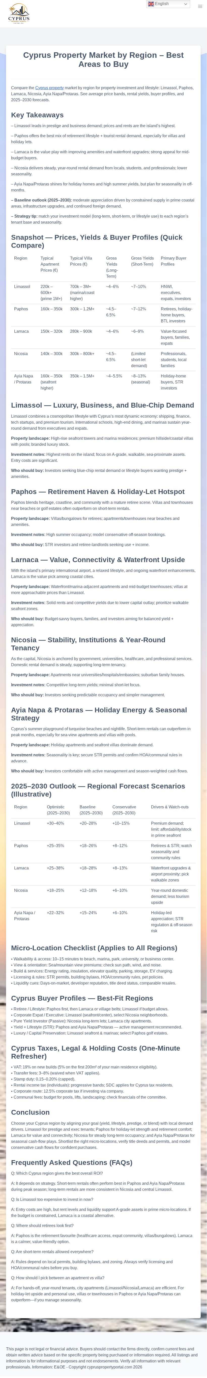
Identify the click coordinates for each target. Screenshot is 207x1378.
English (161, 4)
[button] (200, 6)
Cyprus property (49, 88)
